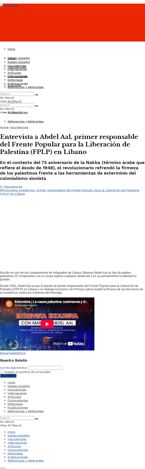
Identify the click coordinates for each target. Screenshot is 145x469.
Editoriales (15, 80)
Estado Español (19, 58)
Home (4, 127)
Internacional (17, 69)
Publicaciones (18, 83)
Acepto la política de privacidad (27, 372)
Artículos (14, 73)
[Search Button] (36, 94)
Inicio (11, 49)
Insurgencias (17, 65)
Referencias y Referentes (26, 121)
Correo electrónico (13, 368)
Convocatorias (18, 76)
